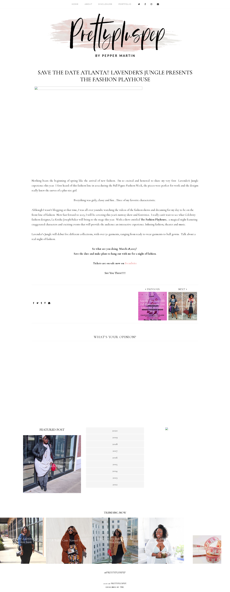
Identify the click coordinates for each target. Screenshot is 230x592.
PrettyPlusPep (118, 583)
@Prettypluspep (115, 572)
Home (75, 4)
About (88, 4)
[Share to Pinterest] (45, 303)
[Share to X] (37, 303)
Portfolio (125, 4)
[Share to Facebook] (33, 303)
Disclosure (105, 4)
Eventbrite (131, 263)
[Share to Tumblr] (41, 303)
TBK (122, 587)
